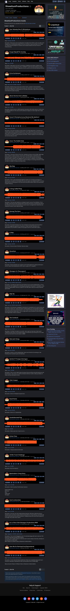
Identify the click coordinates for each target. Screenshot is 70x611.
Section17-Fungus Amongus (18, 359)
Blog (28, 1)
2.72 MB (13, 200)
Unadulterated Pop (15, 417)
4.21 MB (12, 511)
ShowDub (12, 251)
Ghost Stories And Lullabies (18, 96)
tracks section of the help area (35, 579)
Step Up (11, 294)
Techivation (54, 59)
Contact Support (35, 587)
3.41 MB (12, 484)
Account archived (10, 13)
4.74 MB (13, 262)
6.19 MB (13, 222)
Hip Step (12, 166)
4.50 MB (13, 177)
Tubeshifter (50, 63)
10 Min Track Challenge (17, 455)
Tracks (19, 1)
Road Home (13, 399)
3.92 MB (13, 305)
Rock (8, 63)
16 (43, 54)
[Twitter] (37, 598)
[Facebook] (24, 598)
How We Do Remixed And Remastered (21, 546)
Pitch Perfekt (51, 61)
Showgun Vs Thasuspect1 (17, 271)
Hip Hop (9, 177)
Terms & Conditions (24, 590)
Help (32, 1)
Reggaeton (9, 534)
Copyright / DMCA (43, 587)
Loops (9, 1)
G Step (11, 232)
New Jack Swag (14, 339)
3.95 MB (11, 63)
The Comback (13, 318)
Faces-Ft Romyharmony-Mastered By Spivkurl (24, 117)
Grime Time (13, 436)
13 (43, 296)
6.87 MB (13, 410)
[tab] (7, 18)
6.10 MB (12, 447)
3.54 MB (12, 466)
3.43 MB (14, 534)
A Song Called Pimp (15, 189)
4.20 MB (13, 282)
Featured (19, 84)
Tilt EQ (49, 59)
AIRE (49, 68)
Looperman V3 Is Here (52, 334)
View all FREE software (52, 70)
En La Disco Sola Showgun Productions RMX (23, 522)
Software (24, 1)
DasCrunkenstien (15, 500)
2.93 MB (11, 428)
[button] (64, 1)
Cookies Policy (40, 590)
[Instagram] (45, 598)
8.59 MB (13, 128)
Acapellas (14, 1)
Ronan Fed (54, 68)
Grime (8, 447)
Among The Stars (15, 211)
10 (43, 169)
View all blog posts (52, 345)
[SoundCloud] (41, 598)
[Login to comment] (18, 38)
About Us (28, 587)
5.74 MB (11, 107)
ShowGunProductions (15, 31)
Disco (8, 466)
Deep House (10, 84)
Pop (8, 428)
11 (43, 274)
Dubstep (9, 40)
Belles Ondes (55, 65)
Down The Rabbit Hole (16, 141)
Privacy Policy (32, 590)
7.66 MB (12, 370)
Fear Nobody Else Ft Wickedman (19, 29)
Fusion (8, 370)
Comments (24, 17)
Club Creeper (13, 380)
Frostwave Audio (57, 63)
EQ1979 (49, 65)
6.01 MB (13, 391)
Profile (7, 17)
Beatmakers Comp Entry (17, 473)
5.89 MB (14, 84)
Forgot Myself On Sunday (17, 52)
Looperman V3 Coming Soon (54, 336)
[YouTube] (29, 598)
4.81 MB (13, 40)
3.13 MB (13, 557)
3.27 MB (13, 329)
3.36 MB (13, 244)
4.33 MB (13, 350)
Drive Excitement (15, 73)
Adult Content (18, 282)
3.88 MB (13, 152)
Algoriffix (57, 61)
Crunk (8, 511)
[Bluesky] (33, 598)
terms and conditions (21, 579)
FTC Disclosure (47, 590)
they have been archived (30, 23)
